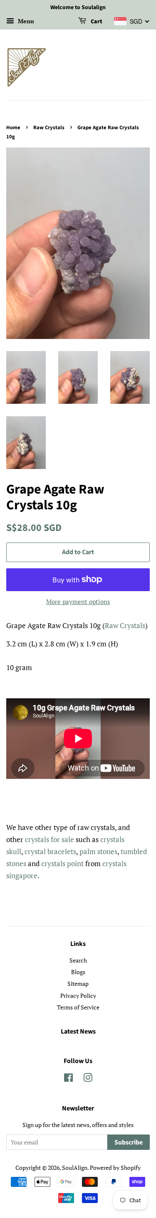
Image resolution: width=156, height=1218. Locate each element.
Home (13, 127)
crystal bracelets (50, 851)
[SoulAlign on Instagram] (87, 1079)
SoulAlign (74, 1167)
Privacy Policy (78, 995)
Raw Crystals (48, 127)
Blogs (78, 972)
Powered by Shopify (115, 1167)
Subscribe (128, 1142)
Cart (95, 21)
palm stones (98, 851)
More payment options (78, 601)
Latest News (78, 1031)
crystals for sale (49, 839)
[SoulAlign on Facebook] (68, 1079)
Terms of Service (78, 1007)
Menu (25, 21)
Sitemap (78, 983)
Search (78, 960)
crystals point (62, 863)
